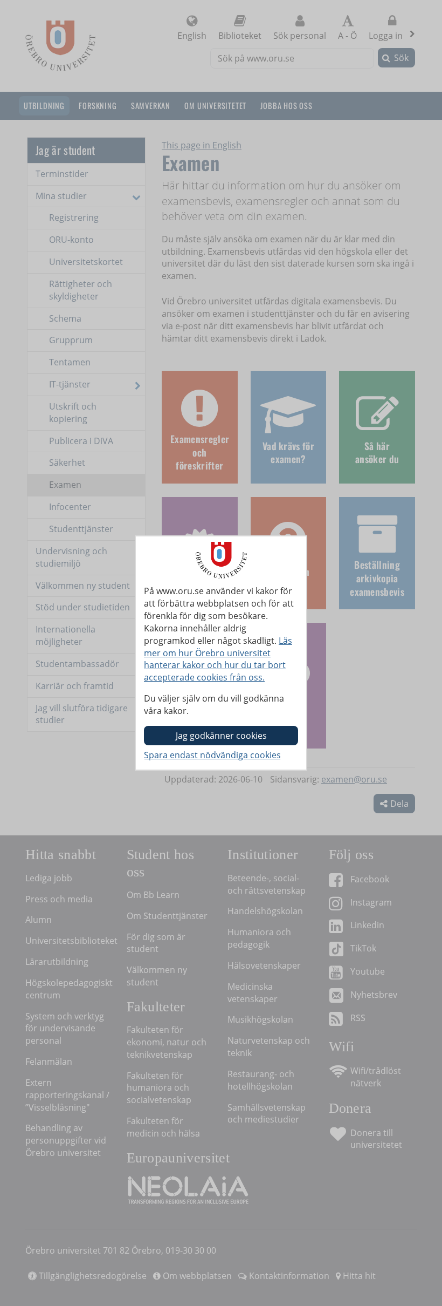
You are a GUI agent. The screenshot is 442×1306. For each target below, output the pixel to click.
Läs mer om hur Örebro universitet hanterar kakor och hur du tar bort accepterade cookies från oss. (218, 659)
